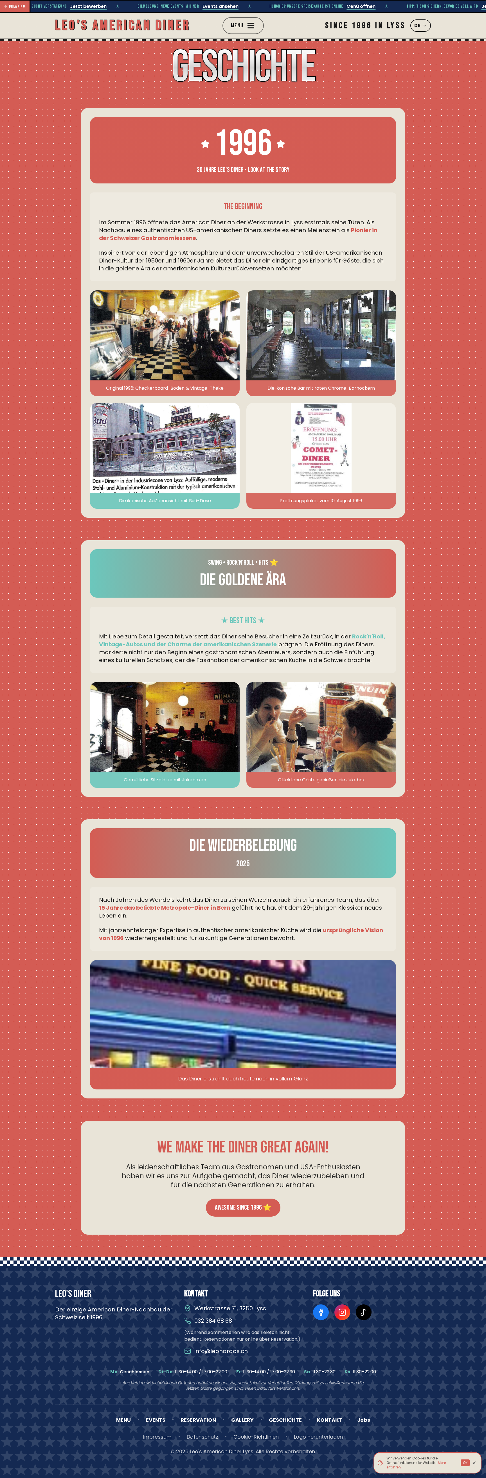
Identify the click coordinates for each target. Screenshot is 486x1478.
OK (465, 1462)
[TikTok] (364, 1312)
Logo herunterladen (318, 1436)
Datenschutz (202, 1436)
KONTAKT (329, 1419)
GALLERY (242, 1419)
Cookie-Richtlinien (256, 1436)
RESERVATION (198, 1419)
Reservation (284, 1339)
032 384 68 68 (213, 1321)
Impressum (157, 1436)
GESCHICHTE (285, 1419)
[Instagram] (342, 1312)
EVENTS (155, 1419)
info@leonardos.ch (221, 1351)
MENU (123, 1419)
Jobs (363, 1419)
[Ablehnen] (474, 1462)
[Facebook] (321, 1312)
